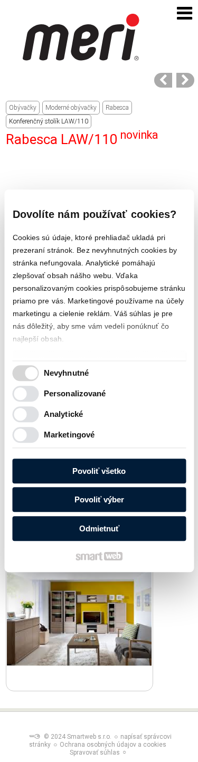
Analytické (63, 414)
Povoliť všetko (99, 470)
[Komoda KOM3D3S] (163, 80)
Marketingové (69, 435)
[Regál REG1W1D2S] (185, 80)
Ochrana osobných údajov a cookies (113, 744)
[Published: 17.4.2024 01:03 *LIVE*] (34, 736)
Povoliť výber (99, 500)
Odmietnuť (99, 528)
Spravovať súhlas (95, 752)
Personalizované (75, 393)
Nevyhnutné (66, 373)
